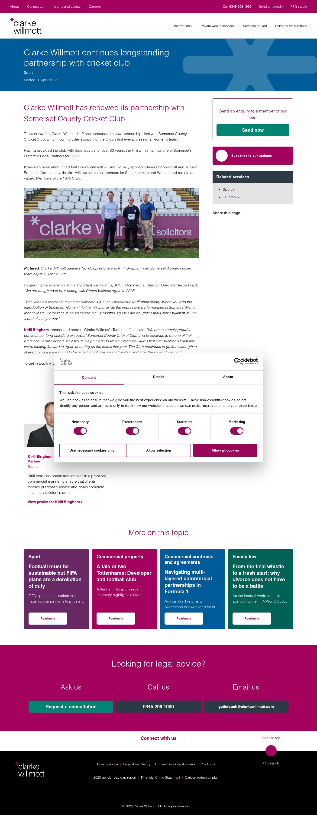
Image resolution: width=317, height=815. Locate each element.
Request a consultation (71, 706)
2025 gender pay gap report (115, 777)
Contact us (35, 6)
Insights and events (66, 6)
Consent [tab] (89, 377)
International (183, 25)
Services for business (291, 25)
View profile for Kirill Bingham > (55, 502)
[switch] (132, 431)
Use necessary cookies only (91, 450)
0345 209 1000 (158, 706)
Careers (95, 6)
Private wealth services (218, 25)
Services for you (255, 25)
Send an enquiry (271, 6)
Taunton (231, 197)
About (14, 6)
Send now (253, 130)
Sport (28, 72)
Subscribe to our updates (251, 155)
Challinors (208, 764)
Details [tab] (158, 377)
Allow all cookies (225, 450)
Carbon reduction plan (202, 777)
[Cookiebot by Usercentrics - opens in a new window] (237, 361)
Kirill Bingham (36, 329)
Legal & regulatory (136, 764)
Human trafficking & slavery (175, 764)
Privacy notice (107, 764)
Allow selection (158, 450)
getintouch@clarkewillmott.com (246, 706)
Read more (54, 620)
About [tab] (228, 377)
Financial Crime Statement (160, 777)
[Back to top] (271, 750)
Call (237, 6)
